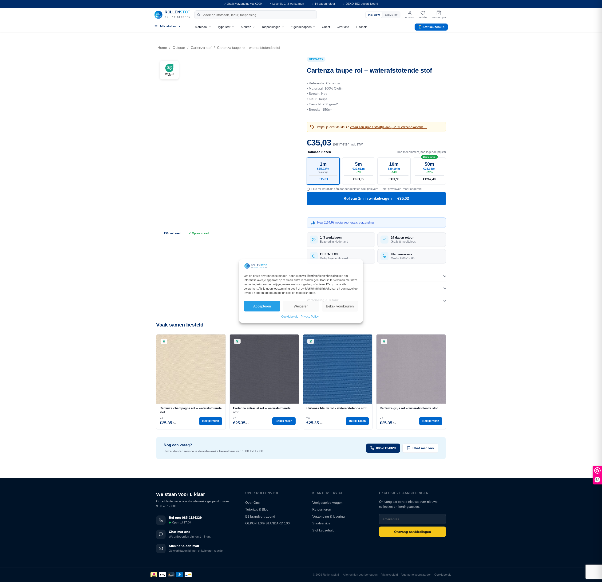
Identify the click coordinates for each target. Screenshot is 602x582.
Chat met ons (423, 448)
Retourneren (321, 509)
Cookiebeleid (289, 317)
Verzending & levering (328, 516)
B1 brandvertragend (260, 516)
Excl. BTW (391, 14)
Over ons (343, 27)
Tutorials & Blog (257, 509)
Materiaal (201, 27)
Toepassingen (270, 27)
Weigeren (301, 306)
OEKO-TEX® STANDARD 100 (267, 523)
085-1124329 (386, 448)
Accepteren (262, 306)
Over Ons (252, 502)
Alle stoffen (168, 26)
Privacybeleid (389, 574)
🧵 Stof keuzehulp (431, 27)
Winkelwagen (439, 17)
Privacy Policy (310, 317)
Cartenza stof (201, 48)
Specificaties (317, 288)
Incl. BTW (374, 14)
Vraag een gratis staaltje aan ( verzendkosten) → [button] (388, 127)
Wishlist (423, 17)
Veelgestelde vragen (327, 502)
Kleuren (246, 27)
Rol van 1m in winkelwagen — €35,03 (376, 199)
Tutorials (362, 27)
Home (162, 48)
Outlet (326, 27)
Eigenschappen (301, 27)
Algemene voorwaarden (416, 574)
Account (409, 17)
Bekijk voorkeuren (340, 306)
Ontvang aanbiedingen (412, 532)
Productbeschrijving (323, 275)
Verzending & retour (322, 300)
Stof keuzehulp (323, 530)
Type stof (224, 27)
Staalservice (321, 523)
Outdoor (179, 48)
